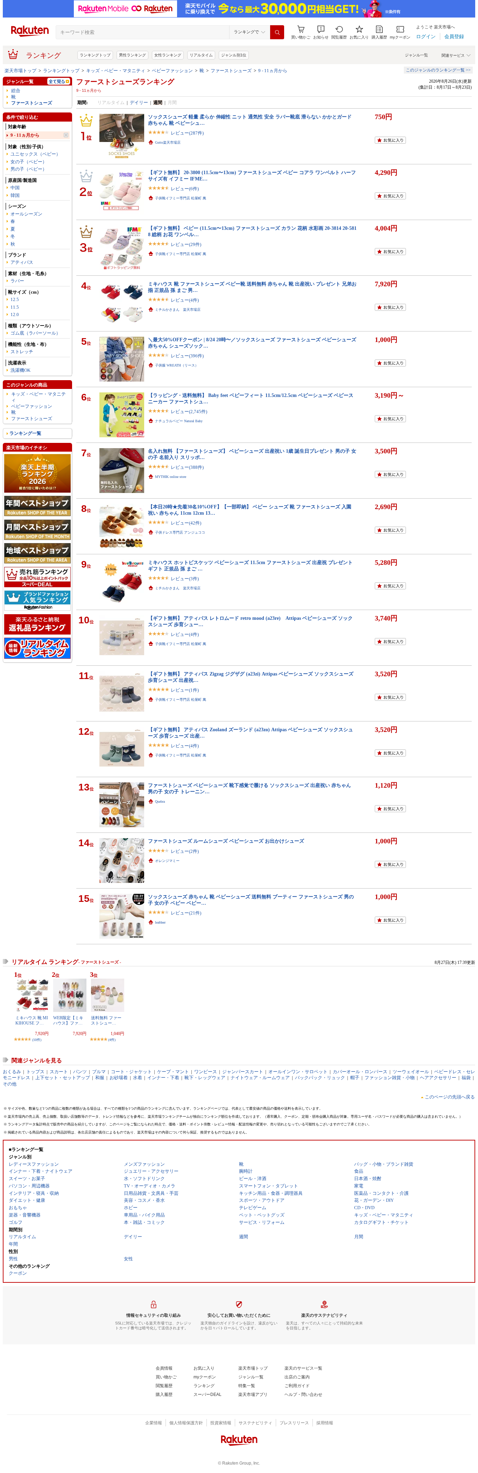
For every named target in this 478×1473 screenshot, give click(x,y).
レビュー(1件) (185, 690)
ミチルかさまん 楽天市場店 (178, 309)
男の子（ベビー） (28, 169)
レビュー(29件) (186, 244)
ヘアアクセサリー (438, 1077)
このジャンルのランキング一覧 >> (438, 70)
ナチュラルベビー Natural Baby (179, 421)
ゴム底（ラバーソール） (35, 333)
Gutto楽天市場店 (168, 142)
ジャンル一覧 (416, 55)
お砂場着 (119, 1077)
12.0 (14, 314)
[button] (321, 32)
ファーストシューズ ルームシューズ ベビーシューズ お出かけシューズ (226, 841)
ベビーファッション (172, 70)
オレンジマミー (167, 861)
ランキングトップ (95, 55)
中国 (15, 187)
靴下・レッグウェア (204, 1077)
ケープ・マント (173, 1071)
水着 (137, 1077)
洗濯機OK (20, 370)
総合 (15, 90)
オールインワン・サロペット (298, 1071)
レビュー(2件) (185, 851)
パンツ (80, 1071)
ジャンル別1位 (233, 55)
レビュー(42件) (186, 523)
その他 (9, 1084)
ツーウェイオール (411, 1071)
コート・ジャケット (131, 1071)
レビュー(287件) (187, 133)
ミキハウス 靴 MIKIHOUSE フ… (31, 1020)
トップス (35, 1071)
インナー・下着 (163, 1077)
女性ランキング (167, 55)
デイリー (139, 102)
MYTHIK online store (170, 477)
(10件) (36, 1040)
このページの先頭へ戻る (450, 1096)
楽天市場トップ (20, 70)
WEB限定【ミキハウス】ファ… (68, 1020)
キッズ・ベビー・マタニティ (115, 70)
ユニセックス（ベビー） (35, 154)
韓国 (15, 195)
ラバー (17, 280)
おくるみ (12, 1071)
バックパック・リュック (320, 1077)
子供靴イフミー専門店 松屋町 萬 (180, 198)
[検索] (277, 32)
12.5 (14, 299)
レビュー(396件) (187, 355)
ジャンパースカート (242, 1071)
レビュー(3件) (185, 578)
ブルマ (99, 1071)
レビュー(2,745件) (189, 411)
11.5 (14, 307)
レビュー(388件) (187, 467)
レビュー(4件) (185, 300)
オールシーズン (26, 214)
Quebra (160, 801)
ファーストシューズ (231, 70)
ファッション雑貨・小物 (390, 1077)
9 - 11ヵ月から (272, 70)
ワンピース (205, 1071)
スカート (59, 1071)
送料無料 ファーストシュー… (106, 1020)
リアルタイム (201, 55)
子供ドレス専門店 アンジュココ (180, 532)
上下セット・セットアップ (62, 1077)
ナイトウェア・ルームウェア (260, 1077)
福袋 (466, 1077)
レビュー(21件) (186, 913)
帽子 (354, 1077)
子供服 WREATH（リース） (176, 365)
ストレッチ (21, 351)
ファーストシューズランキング (125, 81)
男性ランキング (132, 55)
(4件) (111, 1040)
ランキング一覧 (25, 433)
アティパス (21, 262)
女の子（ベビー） (28, 161)
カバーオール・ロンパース (360, 1071)
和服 (99, 1077)
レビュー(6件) (185, 188)
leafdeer (160, 922)
